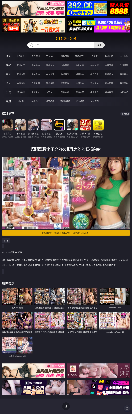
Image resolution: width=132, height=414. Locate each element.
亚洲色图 (35, 83)
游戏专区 (65, 56)
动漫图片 (65, 83)
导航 (8, 101)
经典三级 (94, 74)
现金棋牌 (109, 56)
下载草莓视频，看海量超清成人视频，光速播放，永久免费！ (66, 233)
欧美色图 (50, 83)
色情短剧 (94, 101)
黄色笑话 (109, 92)
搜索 (99, 45)
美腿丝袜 (80, 83)
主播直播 (109, 65)
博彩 (8, 56)
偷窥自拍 (21, 83)
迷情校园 (80, 92)
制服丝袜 (80, 74)
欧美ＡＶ (50, 65)
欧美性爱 (65, 74)
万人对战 (50, 56)
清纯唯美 (94, 83)
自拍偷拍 (35, 65)
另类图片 (124, 83)
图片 (8, 83)
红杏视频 (80, 101)
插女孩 (21, 101)
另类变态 (124, 74)
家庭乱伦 (35, 92)
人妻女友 (50, 92)
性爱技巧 (124, 92)
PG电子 (20, 56)
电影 (8, 74)
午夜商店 (35, 101)
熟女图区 (109, 83)
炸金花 (94, 56)
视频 (8, 65)
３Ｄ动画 (65, 65)
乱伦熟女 (109, 74)
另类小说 (94, 92)
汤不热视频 (65, 101)
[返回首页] (127, 408)
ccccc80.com (66, 38)
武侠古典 (65, 92)
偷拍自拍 (35, 74)
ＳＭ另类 (124, 65)
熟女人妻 (80, 65)
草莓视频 (50, 101)
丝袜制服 (94, 65)
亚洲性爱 (21, 74)
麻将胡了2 (79, 56)
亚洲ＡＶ (21, 65)
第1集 (6, 240)
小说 (8, 92)
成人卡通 (50, 74)
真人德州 (35, 56)
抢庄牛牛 (124, 56)
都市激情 (21, 92)
